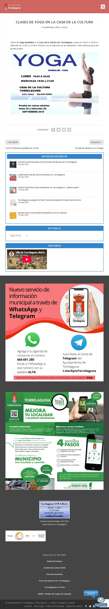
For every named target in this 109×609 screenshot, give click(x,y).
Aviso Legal (39, 606)
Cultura (64, 27)
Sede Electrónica (54, 561)
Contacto (28, 606)
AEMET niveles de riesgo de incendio (54, 594)
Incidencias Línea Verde (54, 567)
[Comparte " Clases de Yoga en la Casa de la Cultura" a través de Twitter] (58, 129)
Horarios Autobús (54, 574)
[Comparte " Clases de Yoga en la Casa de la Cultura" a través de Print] (69, 129)
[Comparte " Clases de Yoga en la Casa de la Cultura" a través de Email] (63, 129)
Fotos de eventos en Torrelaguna (54, 580)
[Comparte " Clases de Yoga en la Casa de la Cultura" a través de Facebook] (53, 129)
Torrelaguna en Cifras (54, 587)
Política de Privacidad (55, 606)
